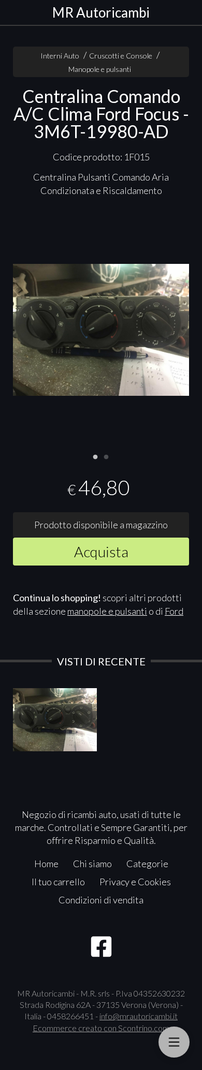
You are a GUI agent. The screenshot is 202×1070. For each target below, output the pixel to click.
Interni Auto (59, 55)
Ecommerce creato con (101, 1028)
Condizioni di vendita (101, 899)
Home (46, 863)
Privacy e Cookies (135, 881)
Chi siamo (92, 863)
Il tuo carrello (58, 881)
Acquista (101, 551)
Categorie (147, 863)
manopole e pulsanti (107, 611)
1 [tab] (95, 455)
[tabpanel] (101, 330)
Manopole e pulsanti (99, 69)
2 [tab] (106, 455)
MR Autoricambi (101, 12)
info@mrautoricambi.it (138, 1016)
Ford (174, 611)
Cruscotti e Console (120, 55)
